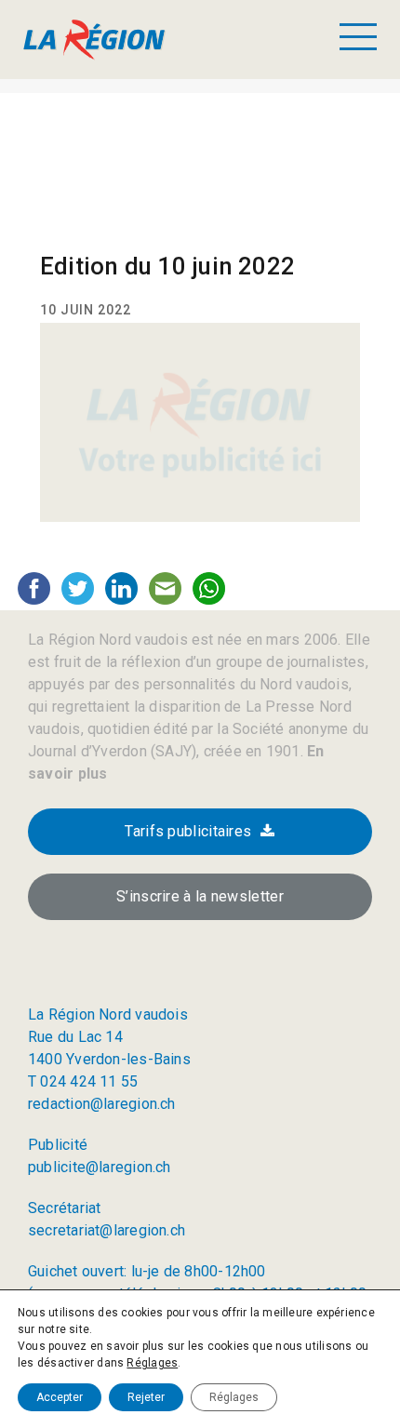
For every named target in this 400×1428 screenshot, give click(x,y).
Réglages (152, 1362)
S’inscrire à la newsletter (200, 896)
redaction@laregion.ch (102, 1104)
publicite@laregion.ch (99, 1167)
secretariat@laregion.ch (106, 1230)
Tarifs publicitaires (188, 831)
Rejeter (146, 1397)
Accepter (59, 1397)
